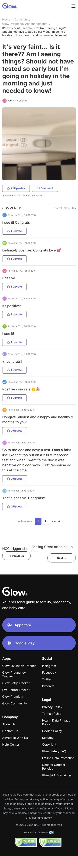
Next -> (61, 557)
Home (6, 19)
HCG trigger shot (16, 549)
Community (22, 19)
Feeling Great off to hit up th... (52, 549)
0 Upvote (16, 430)
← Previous (25, 521)
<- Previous (16, 555)
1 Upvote (16, 230)
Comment (47, 188)
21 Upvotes (18, 188)
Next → (56, 521)
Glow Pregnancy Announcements (24, 24)
